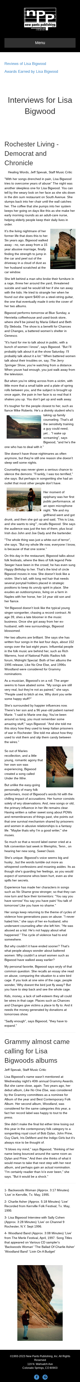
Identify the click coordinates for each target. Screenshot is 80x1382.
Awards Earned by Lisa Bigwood (31, 71)
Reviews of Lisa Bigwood (25, 64)
